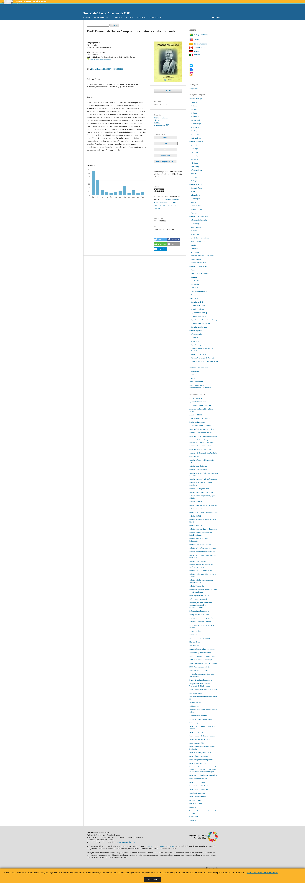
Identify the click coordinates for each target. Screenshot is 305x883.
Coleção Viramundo (196, 586)
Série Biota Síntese (196, 732)
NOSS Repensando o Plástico (199, 667)
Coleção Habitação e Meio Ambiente (202, 548)
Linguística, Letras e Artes (198, 367)
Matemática (195, 284)
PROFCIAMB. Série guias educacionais (203, 689)
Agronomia (195, 341)
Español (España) (200, 44)
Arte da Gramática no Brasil (199, 418)
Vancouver (165, 156)
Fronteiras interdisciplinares (199, 638)
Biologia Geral (196, 127)
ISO (165, 150)
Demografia (195, 252)
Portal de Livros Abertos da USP (106, 13)
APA (165, 144)
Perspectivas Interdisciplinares (200, 680)
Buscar (217, 17)
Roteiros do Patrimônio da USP (200, 719)
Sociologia (194, 149)
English (196, 39)
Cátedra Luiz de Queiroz (198, 469)
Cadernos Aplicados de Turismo (201, 433)
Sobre (128, 17)
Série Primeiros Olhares (198, 779)
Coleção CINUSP (195, 516)
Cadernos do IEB (195, 456)
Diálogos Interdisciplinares (199, 611)
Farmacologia (196, 120)
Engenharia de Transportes (200, 323)
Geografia (194, 159)
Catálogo (86, 17)
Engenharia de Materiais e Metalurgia (204, 320)
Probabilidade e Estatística (200, 273)
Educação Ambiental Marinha (200, 622)
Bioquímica (195, 134)
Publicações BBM (195, 706)
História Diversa (195, 642)
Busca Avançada (155, 17)
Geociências (195, 281)
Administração (196, 227)
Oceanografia (195, 295)
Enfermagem (195, 199)
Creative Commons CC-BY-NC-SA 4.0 (160, 846)
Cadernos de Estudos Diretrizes (200, 446)
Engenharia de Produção (199, 313)
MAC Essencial (194, 645)
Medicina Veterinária (198, 354)
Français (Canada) (200, 47)
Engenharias (193, 298)
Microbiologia (196, 124)
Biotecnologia (196, 138)
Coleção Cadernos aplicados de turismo (203, 505)
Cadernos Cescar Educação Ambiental (203, 436)
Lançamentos (194, 89)
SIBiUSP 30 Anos (195, 800)
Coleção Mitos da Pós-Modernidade (202, 552)
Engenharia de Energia (199, 327)
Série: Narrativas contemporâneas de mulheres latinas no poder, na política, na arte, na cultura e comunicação (203, 769)
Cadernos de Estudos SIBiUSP (200, 449)
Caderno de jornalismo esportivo (201, 429)
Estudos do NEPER (196, 635)
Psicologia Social (195, 702)
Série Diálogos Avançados (198, 756)
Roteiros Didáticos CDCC (198, 716)
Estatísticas (117, 17)
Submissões (141, 17)
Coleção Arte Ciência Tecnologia (201, 492)
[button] (160, 239)
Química (194, 277)
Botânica (194, 106)
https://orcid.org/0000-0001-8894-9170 (101, 59)
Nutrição (194, 202)
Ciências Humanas (161, 118)
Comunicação (195, 224)
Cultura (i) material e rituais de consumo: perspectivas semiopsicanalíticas (200, 605)
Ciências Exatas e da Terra (198, 266)
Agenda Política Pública (197, 402)
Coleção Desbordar (196, 525)
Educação (157, 120)
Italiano (196, 55)
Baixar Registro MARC (165, 161)
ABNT (165, 138)
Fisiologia (194, 131)
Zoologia (194, 113)
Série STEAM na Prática (197, 796)
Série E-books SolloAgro (198, 763)
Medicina (194, 191)
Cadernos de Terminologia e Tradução (203, 453)
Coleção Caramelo (196, 509)
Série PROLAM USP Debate (199, 786)
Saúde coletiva (196, 206)
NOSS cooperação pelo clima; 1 (200, 660)
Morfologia (195, 116)
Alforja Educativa (195, 398)
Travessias (193, 820)
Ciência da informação (199, 220)
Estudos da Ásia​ (195, 631)
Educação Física (196, 188)
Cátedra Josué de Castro (198, 466)
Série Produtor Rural (197, 782)
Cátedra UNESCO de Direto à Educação (203, 479)
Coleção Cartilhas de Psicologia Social (203, 512)
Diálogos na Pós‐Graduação (199, 614)
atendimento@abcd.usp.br (124, 842)
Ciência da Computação (199, 291)
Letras (193, 374)
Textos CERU (194, 817)
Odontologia (195, 195)
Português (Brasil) (200, 34)
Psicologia (194, 163)
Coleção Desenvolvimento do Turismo (203, 529)
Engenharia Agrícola (198, 345)
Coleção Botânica (195, 502)
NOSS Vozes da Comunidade (199, 670)
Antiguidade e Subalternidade (200, 405)
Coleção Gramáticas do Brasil (200, 544)
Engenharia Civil (197, 302)
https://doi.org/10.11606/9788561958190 (107, 69)
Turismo (194, 231)
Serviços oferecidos (102, 17)
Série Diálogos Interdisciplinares (201, 760)
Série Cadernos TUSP (197, 743)
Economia (194, 249)
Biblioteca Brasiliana (197, 422)
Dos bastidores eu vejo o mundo (201, 618)
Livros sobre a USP (161, 125)
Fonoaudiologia (196, 209)
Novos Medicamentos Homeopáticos (202, 656)
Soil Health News (195, 804)
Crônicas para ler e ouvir (198, 599)
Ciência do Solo (196, 334)
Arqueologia (195, 156)
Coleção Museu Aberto (197, 561)
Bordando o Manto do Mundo (200, 425)
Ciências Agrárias (195, 330)
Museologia (195, 234)
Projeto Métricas (195, 693)
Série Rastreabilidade (197, 793)
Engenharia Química (198, 305)
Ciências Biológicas (196, 99)
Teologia (194, 181)
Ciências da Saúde (195, 184)
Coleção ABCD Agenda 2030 (199, 489)
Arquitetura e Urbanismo (200, 238)
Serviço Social (196, 259)
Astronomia (195, 288)
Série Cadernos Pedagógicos (199, 739)
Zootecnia (194, 338)
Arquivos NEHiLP (195, 415)
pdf (169, 91)
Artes (193, 378)
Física (193, 270)
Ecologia (194, 102)
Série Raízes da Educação (198, 789)
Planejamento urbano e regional (202, 256)
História (157, 122)
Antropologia (195, 166)
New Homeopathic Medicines (200, 653)
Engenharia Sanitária (198, 316)
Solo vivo (192, 807)
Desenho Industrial (198, 241)
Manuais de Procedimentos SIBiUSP (202, 649)
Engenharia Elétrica (198, 309)
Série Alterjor (194, 723)
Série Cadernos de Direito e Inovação (202, 736)
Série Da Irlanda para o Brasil (200, 752)
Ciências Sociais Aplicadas (198, 216)
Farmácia (194, 213)
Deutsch (196, 51)
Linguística (195, 371)
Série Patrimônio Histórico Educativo (203, 775)
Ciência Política (196, 170)
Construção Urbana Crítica (199, 595)
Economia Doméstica (198, 263)
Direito (193, 245)
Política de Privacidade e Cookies (262, 872)
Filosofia (194, 177)
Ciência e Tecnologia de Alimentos (203, 358)
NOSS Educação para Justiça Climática (203, 663)
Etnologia (194, 152)
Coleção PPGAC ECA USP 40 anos (201, 570)
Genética (194, 109)
